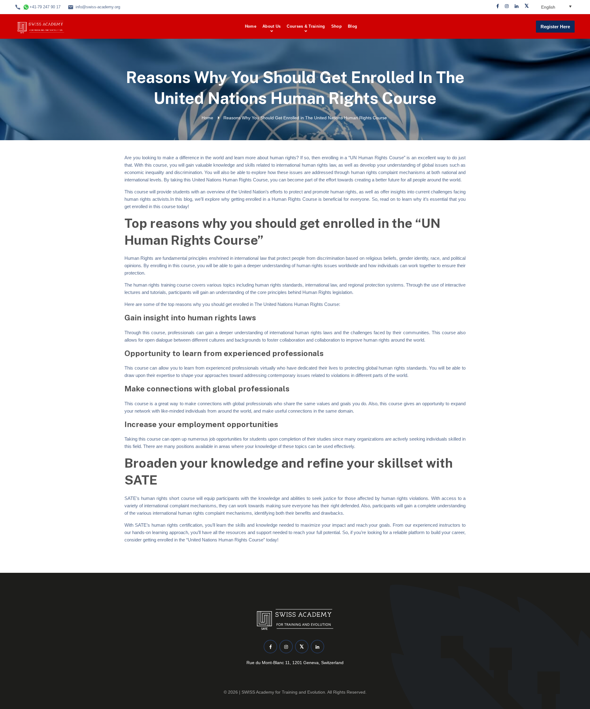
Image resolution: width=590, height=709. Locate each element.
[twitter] (527, 6)
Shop (336, 26)
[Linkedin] (317, 646)
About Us (271, 26)
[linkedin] (516, 6)
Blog (352, 26)
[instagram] (507, 6)
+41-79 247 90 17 (45, 7)
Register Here (555, 26)
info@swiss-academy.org (98, 7)
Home (250, 26)
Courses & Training (306, 26)
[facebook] (498, 6)
